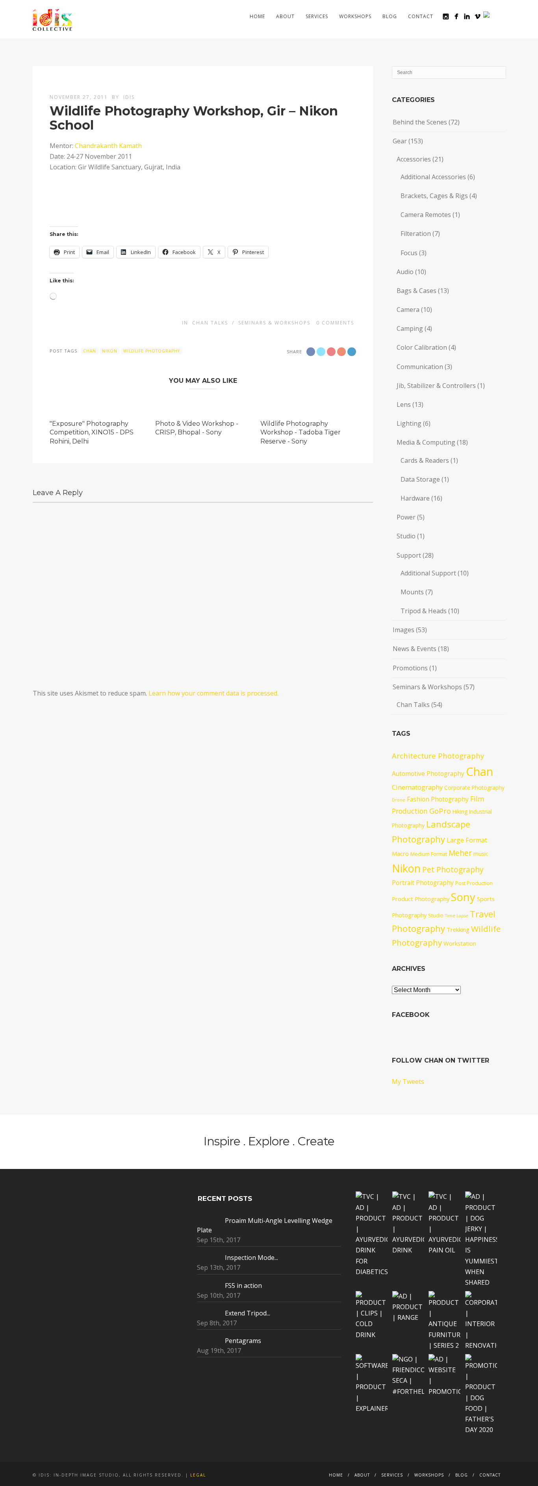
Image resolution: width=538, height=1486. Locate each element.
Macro (400, 853)
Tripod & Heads (424, 611)
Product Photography (420, 899)
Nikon (109, 351)
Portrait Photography (423, 882)
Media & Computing (426, 442)
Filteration (416, 233)
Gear (400, 141)
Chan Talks (210, 322)
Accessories (414, 159)
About (285, 16)
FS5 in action (243, 1285)
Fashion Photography (438, 799)
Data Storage (420, 479)
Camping (410, 328)
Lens (404, 404)
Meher (460, 853)
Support (409, 555)
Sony (463, 897)
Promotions (410, 668)
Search (500, 16)
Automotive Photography (428, 773)
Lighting (409, 423)
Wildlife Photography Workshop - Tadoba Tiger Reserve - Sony (300, 432)
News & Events (414, 648)
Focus (409, 253)
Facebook (411, 1014)
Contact (420, 16)
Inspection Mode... (251, 1257)
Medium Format (428, 854)
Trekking (458, 929)
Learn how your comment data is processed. (213, 693)
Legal (198, 1475)
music (480, 853)
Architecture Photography (438, 756)
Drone (398, 800)
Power (406, 517)
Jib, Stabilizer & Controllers (436, 385)
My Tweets (408, 1081)
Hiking (460, 811)
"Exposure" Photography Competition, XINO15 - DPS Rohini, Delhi (92, 432)
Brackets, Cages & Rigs (434, 195)
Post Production (474, 883)
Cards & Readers (425, 460)
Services (317, 16)
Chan (89, 351)
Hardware (415, 498)
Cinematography (417, 787)
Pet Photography (453, 870)
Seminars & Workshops (274, 322)
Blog (389, 16)
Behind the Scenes (420, 122)
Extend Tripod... (247, 1313)
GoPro (440, 811)
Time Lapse (456, 915)
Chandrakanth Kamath (108, 145)
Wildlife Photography (151, 351)
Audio (405, 271)
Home (257, 16)
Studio (406, 536)
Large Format (467, 840)
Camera (408, 309)
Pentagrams (243, 1340)
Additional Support (428, 573)
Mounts (412, 592)
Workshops (355, 16)
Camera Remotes (426, 214)
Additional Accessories (433, 177)
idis (129, 97)
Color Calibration (422, 347)
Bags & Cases (416, 290)
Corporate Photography (474, 787)
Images (403, 629)
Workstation (459, 943)
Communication (420, 366)
